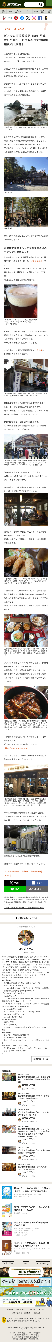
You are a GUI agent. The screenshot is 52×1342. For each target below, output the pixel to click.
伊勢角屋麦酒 (36, 871)
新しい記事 (41, 1264)
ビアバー (22, 11)
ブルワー (29, 11)
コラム (36, 11)
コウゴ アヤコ (26, 948)
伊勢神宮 (25, 871)
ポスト (17, 883)
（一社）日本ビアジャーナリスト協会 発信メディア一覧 (24, 908)
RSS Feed (36, 1313)
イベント (9, 11)
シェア (39, 883)
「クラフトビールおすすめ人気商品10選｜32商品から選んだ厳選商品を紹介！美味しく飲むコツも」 (25, 1000)
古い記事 (9, 1263)
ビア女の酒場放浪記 (12, 871)
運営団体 (10, 1310)
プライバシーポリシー (37, 1310)
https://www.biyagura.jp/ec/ (16, 748)
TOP (26, 1263)
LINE (17, 889)
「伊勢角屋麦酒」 (36, 261)
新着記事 (3, 11)
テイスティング (16, 11)
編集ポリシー (21, 1310)
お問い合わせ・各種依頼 (21, 1313)
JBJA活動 (42, 11)
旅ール (7, 876)
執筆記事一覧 (39, 1059)
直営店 (39, 350)
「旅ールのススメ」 (10, 986)
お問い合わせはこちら (27, 918)
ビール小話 (8, 988)
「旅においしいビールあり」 (13, 993)
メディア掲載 (48, 11)
